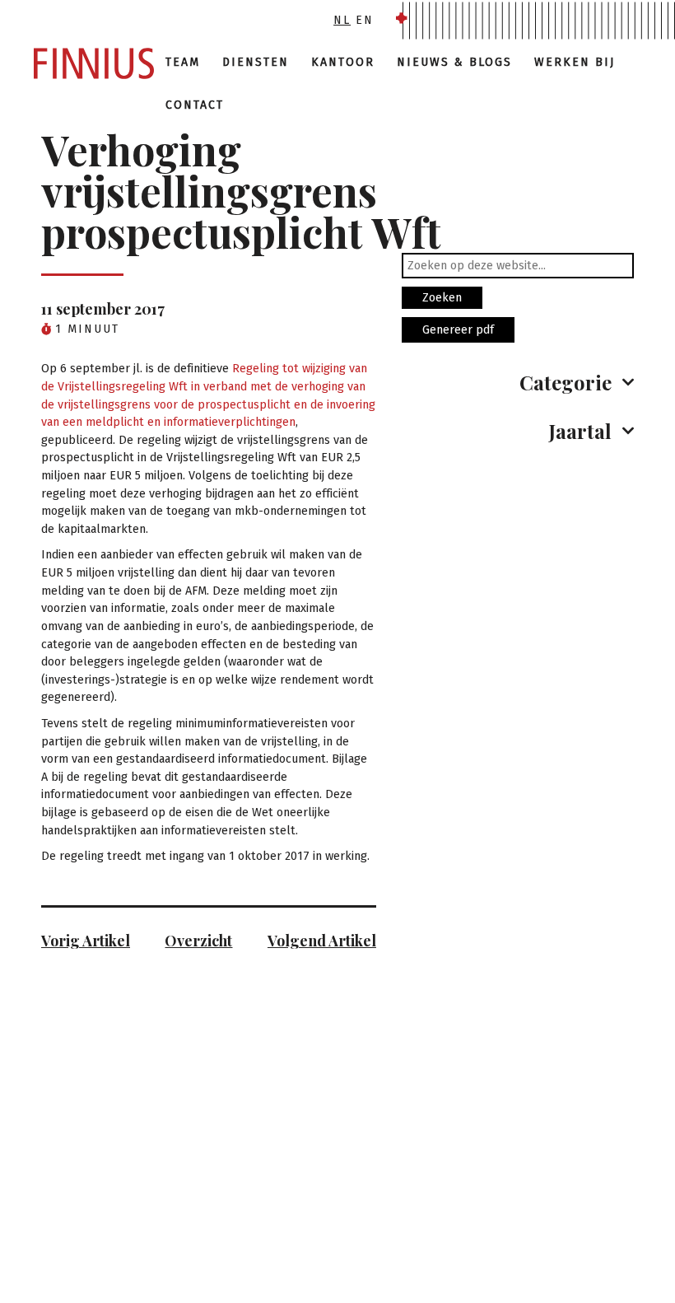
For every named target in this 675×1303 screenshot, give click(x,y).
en (365, 20)
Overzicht (198, 940)
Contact (194, 105)
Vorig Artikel (85, 940)
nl (342, 20)
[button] (518, 382)
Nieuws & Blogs (454, 62)
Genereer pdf (458, 330)
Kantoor (343, 62)
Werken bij (574, 62)
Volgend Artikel (322, 940)
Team (182, 62)
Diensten (255, 62)
